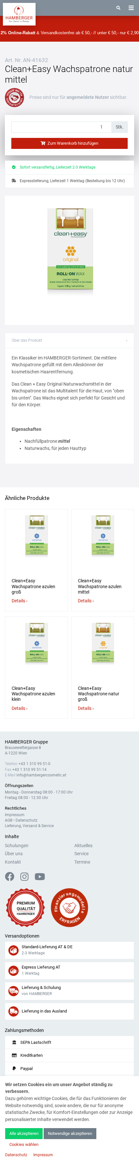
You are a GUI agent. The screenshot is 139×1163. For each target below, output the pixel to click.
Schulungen (16, 845)
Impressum (15, 815)
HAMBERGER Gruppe (26, 742)
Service (81, 854)
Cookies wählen (23, 1144)
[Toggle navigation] (131, 8)
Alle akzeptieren (23, 1133)
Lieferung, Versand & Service (29, 826)
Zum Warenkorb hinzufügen (72, 143)
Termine (82, 862)
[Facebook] (12, 878)
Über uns (14, 854)
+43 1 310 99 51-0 (34, 764)
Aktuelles (83, 845)
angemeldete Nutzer (88, 97)
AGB (8, 820)
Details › (19, 601)
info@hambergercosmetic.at (41, 775)
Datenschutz (26, 820)
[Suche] (118, 8)
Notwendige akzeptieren (70, 1133)
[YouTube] (40, 878)
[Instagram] (27, 878)
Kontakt (13, 862)
